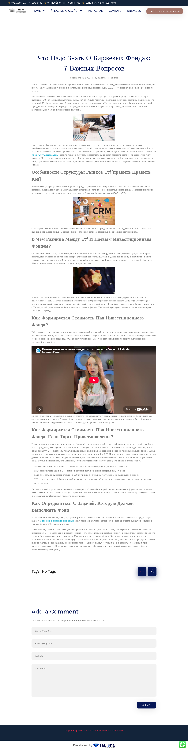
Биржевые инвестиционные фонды (57, 520)
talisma (102, 77)
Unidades (134, 10)
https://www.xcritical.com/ (45, 155)
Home (37, 10)
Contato (115, 10)
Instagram (95, 10)
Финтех (114, 77)
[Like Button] (142, 571)
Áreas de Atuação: (64, 10)
